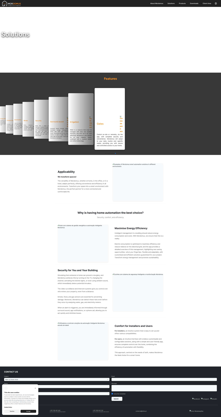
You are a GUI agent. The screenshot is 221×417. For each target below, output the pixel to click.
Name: (6, 383)
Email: (113, 376)
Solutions (171, 3)
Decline (12, 411)
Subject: (6, 376)
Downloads (194, 3)
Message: (114, 383)
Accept (28, 411)
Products (182, 3)
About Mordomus (156, 3)
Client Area (207, 3)
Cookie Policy (8, 407)
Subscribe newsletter (120, 394)
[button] (105, 153)
